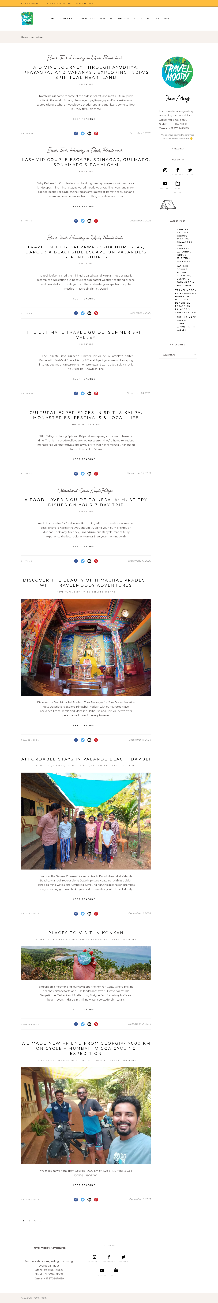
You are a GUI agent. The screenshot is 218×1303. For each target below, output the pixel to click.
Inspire (110, 592)
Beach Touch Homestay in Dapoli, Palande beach (85, 58)
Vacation (94, 424)
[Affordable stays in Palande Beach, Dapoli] (86, 821)
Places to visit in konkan (86, 932)
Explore (97, 592)
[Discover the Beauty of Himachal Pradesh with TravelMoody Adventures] (86, 647)
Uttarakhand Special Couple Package (85, 490)
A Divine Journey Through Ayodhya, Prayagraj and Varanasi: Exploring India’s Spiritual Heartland (86, 72)
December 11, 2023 (140, 1199)
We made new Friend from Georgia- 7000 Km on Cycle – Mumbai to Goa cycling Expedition (86, 1048)
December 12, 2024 (139, 913)
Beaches (58, 766)
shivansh (27, 133)
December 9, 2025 (140, 133)
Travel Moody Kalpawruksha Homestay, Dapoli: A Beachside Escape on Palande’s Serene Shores (86, 252)
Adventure (86, 84)
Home (24, 37)
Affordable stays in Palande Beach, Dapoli (86, 759)
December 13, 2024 (139, 739)
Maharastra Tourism (105, 766)
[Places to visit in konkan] (86, 963)
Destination (82, 592)
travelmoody (30, 740)
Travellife (128, 766)
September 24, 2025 (139, 393)
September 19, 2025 (139, 560)
